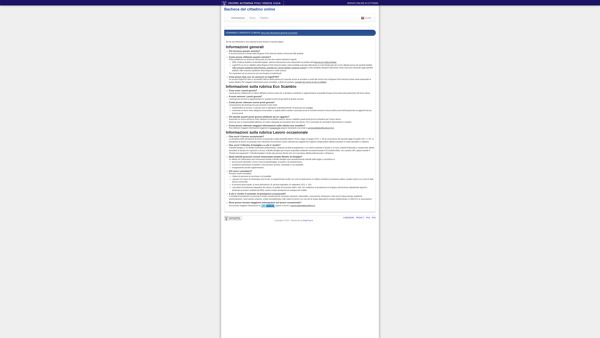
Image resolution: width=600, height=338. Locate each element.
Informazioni (238, 18)
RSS (374, 218)
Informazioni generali (245, 47)
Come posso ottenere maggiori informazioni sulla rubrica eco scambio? (267, 125)
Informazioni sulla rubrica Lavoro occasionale (267, 132)
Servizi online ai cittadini (362, 3)
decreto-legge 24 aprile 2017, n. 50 (356, 139)
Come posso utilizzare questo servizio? (250, 57)
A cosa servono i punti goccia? (245, 96)
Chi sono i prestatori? (240, 171)
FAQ (368, 218)
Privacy (360, 218)
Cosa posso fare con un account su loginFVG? (254, 77)
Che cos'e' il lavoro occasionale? (246, 136)
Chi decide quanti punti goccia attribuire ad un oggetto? (259, 116)
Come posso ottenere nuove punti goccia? (252, 102)
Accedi (367, 18)
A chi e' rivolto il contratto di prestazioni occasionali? (257, 193)
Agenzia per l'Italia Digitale (325, 62)
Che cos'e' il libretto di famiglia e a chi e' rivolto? (255, 145)
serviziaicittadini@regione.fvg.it (321, 128)
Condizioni (349, 218)
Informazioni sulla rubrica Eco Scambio (261, 86)
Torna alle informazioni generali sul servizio (279, 33)
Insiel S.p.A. (308, 220)
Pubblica (264, 18)
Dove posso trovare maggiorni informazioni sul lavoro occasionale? (265, 202)
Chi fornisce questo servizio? (244, 51)
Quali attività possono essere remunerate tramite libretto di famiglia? (265, 156)
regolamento (275, 128)
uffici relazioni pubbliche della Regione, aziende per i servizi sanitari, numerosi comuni (269, 68)
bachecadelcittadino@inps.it (303, 206)
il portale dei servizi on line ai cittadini (310, 82)
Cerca (252, 18)
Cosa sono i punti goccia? (243, 90)
